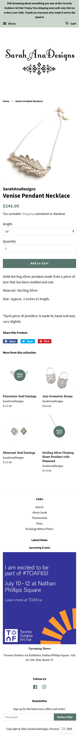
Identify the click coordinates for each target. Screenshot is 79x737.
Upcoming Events (39, 548)
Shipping (28, 214)
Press (39, 523)
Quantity (9, 241)
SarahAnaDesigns (38, 729)
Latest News (39, 540)
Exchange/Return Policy (40, 529)
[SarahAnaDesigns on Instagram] (44, 687)
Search (39, 507)
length (7, 224)
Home (6, 101)
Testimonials (39, 518)
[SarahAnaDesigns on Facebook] (35, 687)
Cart (73, 24)
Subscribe (65, 717)
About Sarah (39, 512)
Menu (11, 23)
